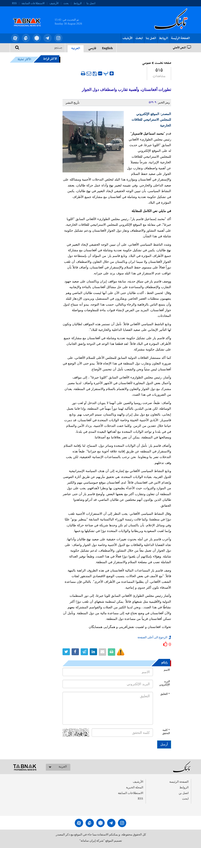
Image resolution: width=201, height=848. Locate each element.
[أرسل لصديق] (89, 73)
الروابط (78, 3)
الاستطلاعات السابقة (33, 3)
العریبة (63, 766)
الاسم (167, 669)
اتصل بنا (91, 3)
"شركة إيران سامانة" (92, 840)
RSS (14, 3)
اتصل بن (183, 793)
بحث (66, 3)
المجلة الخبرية (134, 787)
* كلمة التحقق (166, 732)
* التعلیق (165, 694)
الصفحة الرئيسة (180, 38)
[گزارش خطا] (120, 652)
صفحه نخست (163, 63)
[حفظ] (95, 74)
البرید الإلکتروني (164, 683)
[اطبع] (83, 73)
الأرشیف (54, 3)
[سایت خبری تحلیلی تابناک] (30, 16)
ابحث (139, 38)
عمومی (146, 63)
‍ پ (106, 73)
